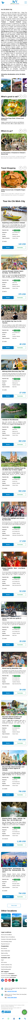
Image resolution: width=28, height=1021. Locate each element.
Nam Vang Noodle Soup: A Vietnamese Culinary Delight (12, 119)
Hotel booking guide (6, 969)
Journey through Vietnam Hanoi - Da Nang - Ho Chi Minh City (13, 272)
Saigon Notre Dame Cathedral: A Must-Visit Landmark (13, 153)
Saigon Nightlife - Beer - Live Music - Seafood (13, 569)
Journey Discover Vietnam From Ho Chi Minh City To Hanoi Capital (13, 469)
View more (14, 905)
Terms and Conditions (6, 934)
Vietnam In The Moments (10, 419)
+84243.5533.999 (12, 991)
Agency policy (4, 953)
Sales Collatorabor (5, 950)
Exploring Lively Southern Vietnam (13, 223)
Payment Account (5, 943)
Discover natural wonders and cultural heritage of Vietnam (12, 717)
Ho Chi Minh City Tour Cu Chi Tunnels (11, 322)
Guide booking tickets (6, 967)
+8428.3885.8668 (12, 997)
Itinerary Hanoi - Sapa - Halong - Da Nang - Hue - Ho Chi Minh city (13, 819)
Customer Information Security (8, 939)
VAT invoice (4, 962)
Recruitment (4, 948)
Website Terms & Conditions (8, 937)
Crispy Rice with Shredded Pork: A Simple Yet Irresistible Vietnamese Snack (13, 190)
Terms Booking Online (6, 941)
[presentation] (1, 85)
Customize (20, 247)
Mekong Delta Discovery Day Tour (13, 371)
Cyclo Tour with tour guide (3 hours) (11, 619)
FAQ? (2, 960)
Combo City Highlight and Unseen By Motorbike (13, 519)
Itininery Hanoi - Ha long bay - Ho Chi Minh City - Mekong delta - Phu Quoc (13, 870)
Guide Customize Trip (6, 964)
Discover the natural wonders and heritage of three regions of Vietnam (13, 768)
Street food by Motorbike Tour (12, 668)
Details (8, 247)
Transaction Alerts (5, 955)
